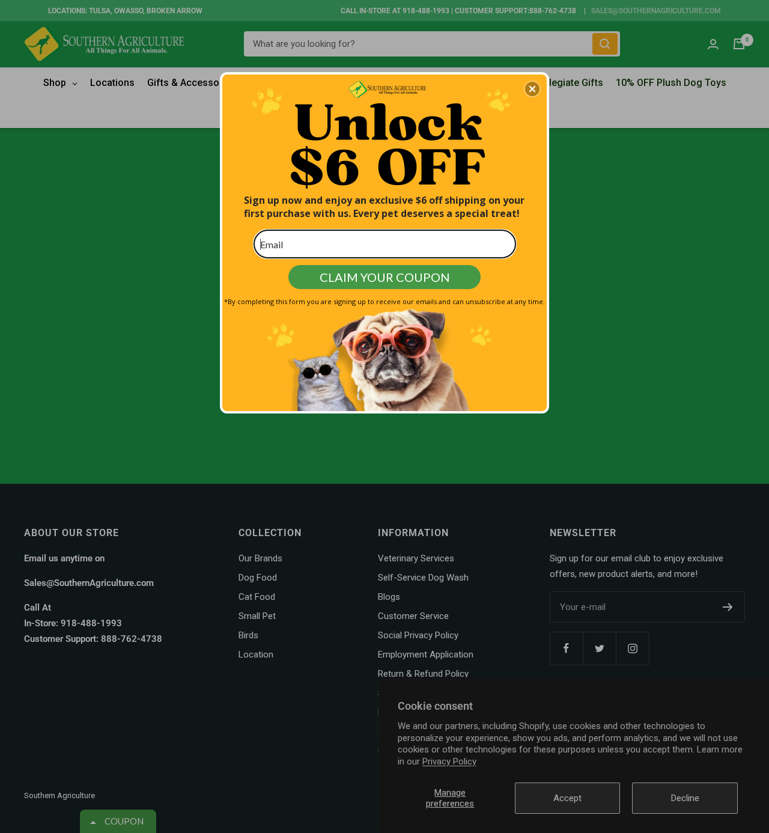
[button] (532, 89)
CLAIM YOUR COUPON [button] (385, 277)
